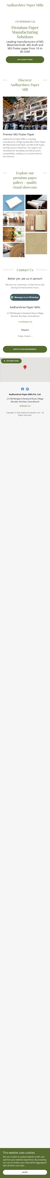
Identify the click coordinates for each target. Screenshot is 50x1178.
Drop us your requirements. (25, 349)
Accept (25, 1172)
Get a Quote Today (25, 60)
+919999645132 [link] (25, 21)
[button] (31, 336)
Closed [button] (27, 336)
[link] (25, 5)
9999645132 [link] (25, 406)
